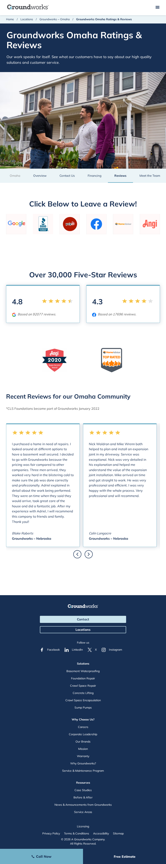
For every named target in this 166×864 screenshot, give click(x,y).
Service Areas (83, 812)
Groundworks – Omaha (54, 19)
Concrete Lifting (83, 693)
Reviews (120, 176)
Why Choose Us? (83, 719)
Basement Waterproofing (83, 671)
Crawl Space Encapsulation (83, 700)
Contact (83, 619)
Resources (83, 782)
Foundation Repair (83, 678)
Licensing (83, 826)
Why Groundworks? (83, 763)
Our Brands (83, 741)
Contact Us (67, 176)
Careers (83, 727)
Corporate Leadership (83, 734)
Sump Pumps (83, 707)
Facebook (53, 649)
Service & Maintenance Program (83, 770)
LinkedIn (77, 649)
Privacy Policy (51, 833)
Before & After (83, 797)
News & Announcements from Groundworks (83, 805)
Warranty (83, 756)
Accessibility (101, 833)
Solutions (83, 663)
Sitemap (118, 833)
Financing (94, 176)
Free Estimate (124, 856)
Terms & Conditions (76, 833)
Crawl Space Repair (83, 685)
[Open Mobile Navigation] (157, 7)
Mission (83, 749)
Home (10, 19)
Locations (26, 19)
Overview (40, 176)
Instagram (115, 649)
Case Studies (83, 790)
